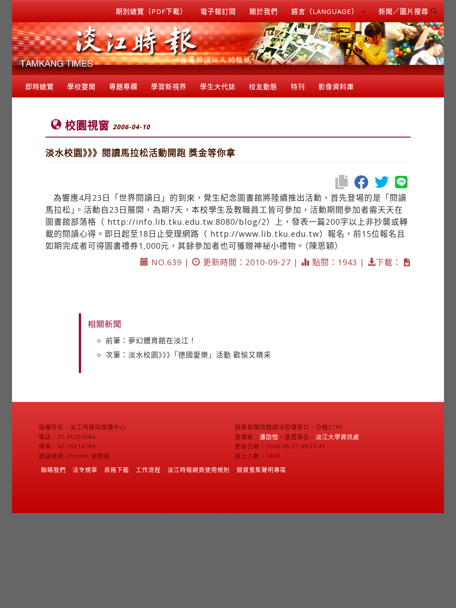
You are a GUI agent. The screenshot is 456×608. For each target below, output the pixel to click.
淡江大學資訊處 (337, 437)
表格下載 (116, 470)
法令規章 (85, 470)
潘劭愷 (269, 437)
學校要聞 (81, 86)
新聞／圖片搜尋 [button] (405, 11)
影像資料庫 (336, 86)
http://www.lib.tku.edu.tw (264, 233)
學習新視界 (169, 86)
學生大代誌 (218, 86)
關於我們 (263, 11)
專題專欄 (123, 86)
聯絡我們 (53, 470)
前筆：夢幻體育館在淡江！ (151, 340)
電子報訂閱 (218, 11)
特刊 (298, 86)
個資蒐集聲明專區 (261, 470)
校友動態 (263, 86)
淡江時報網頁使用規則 (198, 470)
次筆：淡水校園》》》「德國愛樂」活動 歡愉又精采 (188, 355)
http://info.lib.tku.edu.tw (160, 221)
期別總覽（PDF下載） (151, 11)
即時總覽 (39, 86)
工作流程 (148, 470)
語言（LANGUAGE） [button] (326, 11)
